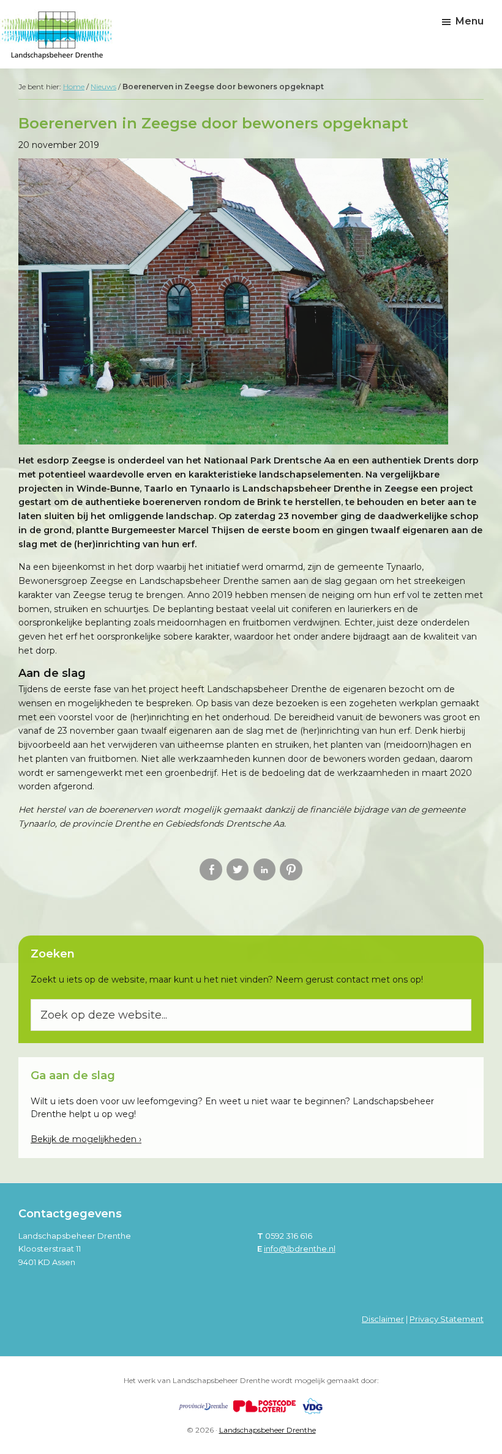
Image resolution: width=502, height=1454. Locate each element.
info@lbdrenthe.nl (299, 1248)
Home (73, 86)
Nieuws (103, 86)
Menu (469, 21)
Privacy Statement (447, 1319)
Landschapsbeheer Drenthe (267, 1429)
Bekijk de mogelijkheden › (86, 1139)
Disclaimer (383, 1319)
